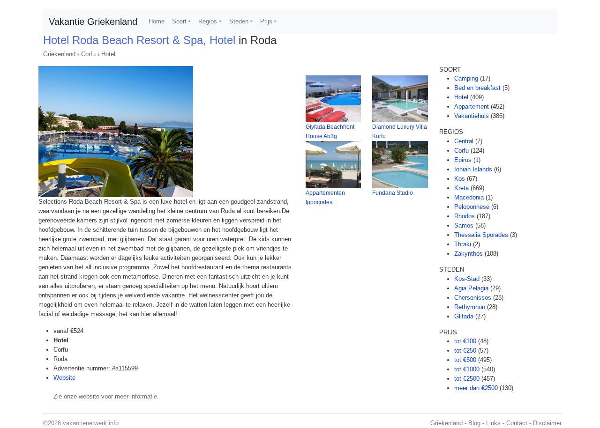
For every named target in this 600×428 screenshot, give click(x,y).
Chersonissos (472, 297)
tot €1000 (467, 369)
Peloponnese (471, 206)
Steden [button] (238, 21)
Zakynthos (468, 253)
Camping (466, 78)
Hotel (108, 54)
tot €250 (465, 350)
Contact (516, 423)
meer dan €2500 (476, 387)
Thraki (462, 244)
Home (157, 21)
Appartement (471, 106)
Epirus (463, 159)
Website (64, 377)
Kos (459, 178)
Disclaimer (547, 423)
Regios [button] (207, 21)
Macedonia (469, 197)
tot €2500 (467, 378)
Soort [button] (179, 21)
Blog (474, 423)
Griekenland (59, 54)
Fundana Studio (392, 193)
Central (463, 141)
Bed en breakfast (477, 87)
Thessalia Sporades (481, 234)
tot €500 (465, 359)
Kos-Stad (467, 278)
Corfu (88, 54)
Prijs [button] (266, 21)
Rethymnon (469, 306)
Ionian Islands (473, 169)
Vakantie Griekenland (93, 21)
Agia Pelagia (471, 288)
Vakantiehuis (471, 115)
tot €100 (465, 341)
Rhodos (464, 216)
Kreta (461, 188)
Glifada (463, 316)
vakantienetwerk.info (91, 423)
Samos (463, 225)
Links (493, 423)
